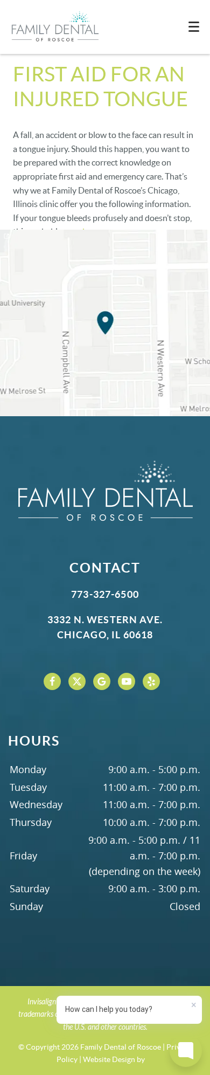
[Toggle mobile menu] (194, 27)
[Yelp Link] (151, 681)
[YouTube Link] (126, 681)
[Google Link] (101, 681)
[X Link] (77, 681)
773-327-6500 (105, 594)
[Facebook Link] (52, 681)
